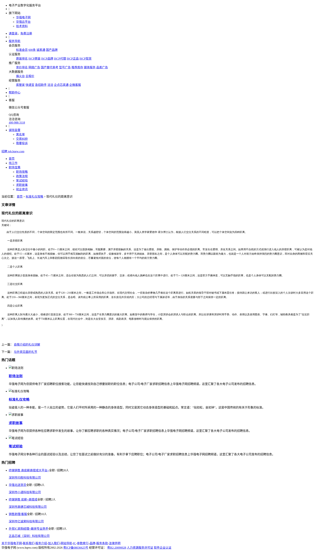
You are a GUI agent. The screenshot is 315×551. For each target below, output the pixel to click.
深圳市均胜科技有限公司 (25, 477)
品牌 (92, 543)
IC (74, 543)
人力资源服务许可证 (140, 547)
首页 (12, 158)
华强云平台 (23, 21)
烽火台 (20, 76)
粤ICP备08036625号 (75, 547)
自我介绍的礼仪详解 (27, 344)
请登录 (13, 33)
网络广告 (34, 67)
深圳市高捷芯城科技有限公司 (28, 506)
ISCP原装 (34, 58)
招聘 (12, 151)
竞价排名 (22, 67)
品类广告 (102, 67)
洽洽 (50, 84)
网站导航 (66, 543)
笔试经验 (22, 180)
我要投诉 (22, 143)
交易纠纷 (22, 138)
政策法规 (22, 176)
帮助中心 (14, 92)
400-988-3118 (17, 122)
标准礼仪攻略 (34, 196)
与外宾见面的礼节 (25, 351)
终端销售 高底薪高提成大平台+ (29, 470)
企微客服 (75, 84)
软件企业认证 (162, 547)
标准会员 (22, 49)
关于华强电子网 (11, 543)
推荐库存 (77, 67)
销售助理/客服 (18, 514)
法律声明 (114, 543)
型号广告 (65, 67)
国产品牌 (52, 49)
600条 (32, 49)
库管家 (20, 84)
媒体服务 (90, 67)
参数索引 (83, 543)
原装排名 (22, 58)
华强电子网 (23, 17)
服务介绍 (41, 543)
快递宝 (30, 84)
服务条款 (102, 543)
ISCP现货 (85, 58)
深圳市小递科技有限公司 (25, 492)
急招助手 (41, 84)
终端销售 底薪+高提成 (23, 499)
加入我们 (54, 543)
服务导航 (14, 41)
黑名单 (20, 134)
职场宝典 (14, 167)
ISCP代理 (60, 58)
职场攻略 (22, 171)
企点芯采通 (61, 84)
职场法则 (16, 376)
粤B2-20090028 (116, 547)
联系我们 (28, 543)
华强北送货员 (17, 484)
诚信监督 (14, 130)
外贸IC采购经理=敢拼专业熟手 (28, 528)
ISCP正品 (73, 58)
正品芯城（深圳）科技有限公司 (29, 536)
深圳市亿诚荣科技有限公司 (26, 521)
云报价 (30, 76)
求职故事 (22, 184)
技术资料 (22, 26)
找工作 (13, 163)
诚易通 (40, 49)
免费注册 (26, 33)
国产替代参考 (49, 67)
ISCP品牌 (47, 58)
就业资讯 (22, 189)
